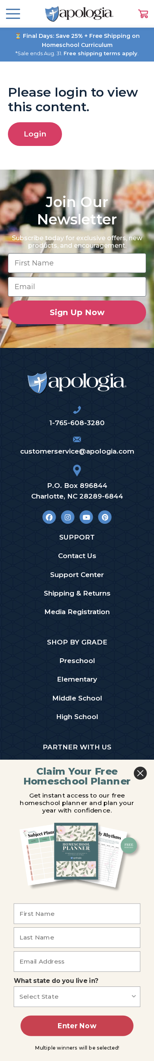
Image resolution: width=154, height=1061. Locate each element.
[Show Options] (133, 997)
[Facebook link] (49, 517)
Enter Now (77, 1026)
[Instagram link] (67, 517)
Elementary (77, 679)
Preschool (77, 661)
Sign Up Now (77, 312)
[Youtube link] (86, 517)
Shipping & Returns (77, 593)
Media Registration (77, 612)
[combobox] (74, 997)
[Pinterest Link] (104, 517)
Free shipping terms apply (100, 53)
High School (77, 717)
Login (35, 133)
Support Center (77, 575)
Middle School (77, 698)
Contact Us (77, 556)
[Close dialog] (140, 773)
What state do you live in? (56, 980)
